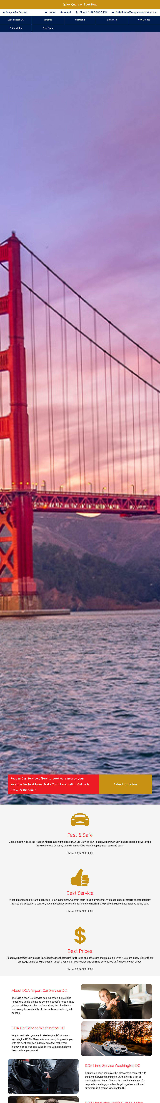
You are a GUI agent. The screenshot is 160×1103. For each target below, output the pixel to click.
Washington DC (16, 19)
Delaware (112, 19)
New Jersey (144, 19)
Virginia (48, 19)
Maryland (80, 19)
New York (48, 28)
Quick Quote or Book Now (80, 4)
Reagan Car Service (16, 12)
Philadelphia (16, 28)
